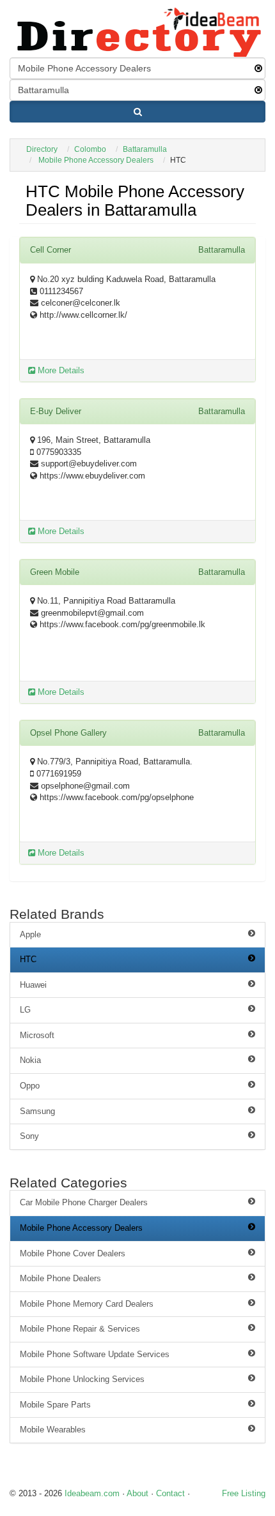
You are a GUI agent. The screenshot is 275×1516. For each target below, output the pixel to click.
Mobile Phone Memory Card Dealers (86, 1304)
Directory (42, 149)
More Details (59, 370)
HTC (28, 959)
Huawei (33, 985)
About (137, 1493)
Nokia (30, 1060)
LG (25, 1009)
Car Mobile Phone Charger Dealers (84, 1202)
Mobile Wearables (53, 1429)
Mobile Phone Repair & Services (80, 1329)
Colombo (90, 149)
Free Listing (243, 1493)
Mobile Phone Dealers (60, 1278)
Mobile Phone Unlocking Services (82, 1379)
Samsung (37, 1111)
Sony (29, 1136)
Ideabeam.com (92, 1493)
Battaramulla (145, 149)
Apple (30, 934)
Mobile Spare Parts (55, 1404)
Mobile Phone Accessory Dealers (95, 160)
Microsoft (37, 1035)
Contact (170, 1493)
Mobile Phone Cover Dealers (72, 1253)
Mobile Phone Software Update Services (94, 1354)
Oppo (30, 1085)
